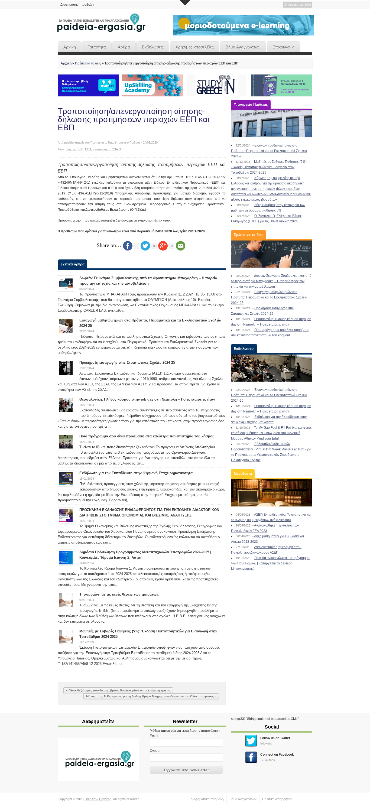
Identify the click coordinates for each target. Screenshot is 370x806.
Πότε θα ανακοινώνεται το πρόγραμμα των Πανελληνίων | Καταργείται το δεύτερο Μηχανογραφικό (270, 563)
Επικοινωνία (283, 47)
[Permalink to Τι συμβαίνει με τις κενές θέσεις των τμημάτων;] (66, 600)
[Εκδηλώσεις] (271, 368)
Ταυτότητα (97, 47)
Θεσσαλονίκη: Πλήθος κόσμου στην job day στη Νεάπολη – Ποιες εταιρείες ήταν (147, 399)
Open (185, 2)
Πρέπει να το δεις (88, 63)
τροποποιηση (101, 149)
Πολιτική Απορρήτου (277, 799)
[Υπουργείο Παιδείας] (271, 123)
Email (154, 736)
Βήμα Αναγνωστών (243, 47)
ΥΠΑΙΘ (116, 149)
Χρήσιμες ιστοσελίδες (195, 47)
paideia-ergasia (74, 142)
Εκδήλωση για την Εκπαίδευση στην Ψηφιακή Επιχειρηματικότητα (136, 473)
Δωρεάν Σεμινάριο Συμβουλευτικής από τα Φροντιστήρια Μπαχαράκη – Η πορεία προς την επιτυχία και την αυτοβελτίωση (271, 281)
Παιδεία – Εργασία (98, 799)
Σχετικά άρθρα (72, 264)
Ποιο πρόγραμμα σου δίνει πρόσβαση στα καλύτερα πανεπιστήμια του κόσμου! (147, 436)
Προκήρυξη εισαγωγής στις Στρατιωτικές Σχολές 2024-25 (127, 362)
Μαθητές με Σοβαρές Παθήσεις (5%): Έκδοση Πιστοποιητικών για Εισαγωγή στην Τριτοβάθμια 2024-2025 (269, 167)
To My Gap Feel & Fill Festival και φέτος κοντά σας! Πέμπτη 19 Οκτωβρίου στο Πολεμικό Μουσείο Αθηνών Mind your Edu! (271, 433)
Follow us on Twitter (275, 738)
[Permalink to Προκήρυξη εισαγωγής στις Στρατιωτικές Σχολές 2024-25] (66, 368)
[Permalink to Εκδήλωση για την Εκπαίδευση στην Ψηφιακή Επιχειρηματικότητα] (66, 478)
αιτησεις (71, 149)
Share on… (109, 245)
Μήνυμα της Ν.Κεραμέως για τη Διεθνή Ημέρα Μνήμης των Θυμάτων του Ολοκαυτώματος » (151, 696)
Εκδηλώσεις (153, 47)
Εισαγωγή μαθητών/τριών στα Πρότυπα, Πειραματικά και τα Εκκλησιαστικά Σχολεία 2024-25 (269, 151)
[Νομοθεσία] (271, 492)
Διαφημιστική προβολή (77, 4)
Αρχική (69, 47)
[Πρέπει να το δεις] (271, 254)
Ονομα (155, 751)
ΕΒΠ (80, 149)
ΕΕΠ (88, 149)
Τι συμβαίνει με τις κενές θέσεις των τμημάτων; (119, 594)
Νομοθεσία (243, 474)
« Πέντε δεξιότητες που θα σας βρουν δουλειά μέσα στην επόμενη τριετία (118, 690)
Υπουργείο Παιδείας (127, 142)
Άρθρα (124, 47)
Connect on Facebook (277, 754)
